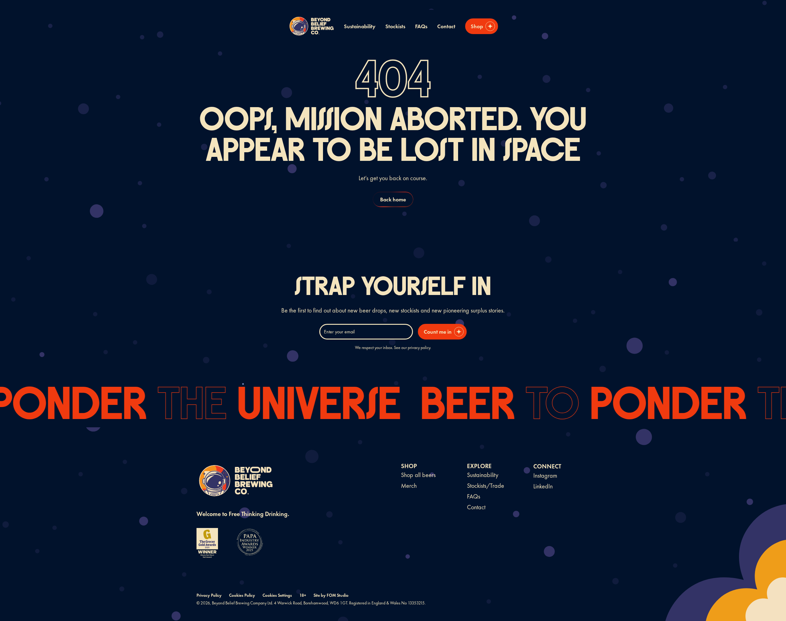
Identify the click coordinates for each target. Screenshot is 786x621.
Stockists (395, 26)
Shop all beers (418, 475)
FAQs (421, 26)
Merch (409, 486)
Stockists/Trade (485, 486)
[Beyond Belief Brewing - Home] (234, 482)
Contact (446, 26)
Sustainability (359, 26)
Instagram (545, 475)
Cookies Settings (277, 595)
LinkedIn (543, 486)
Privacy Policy (209, 595)
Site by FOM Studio (330, 595)
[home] (311, 26)
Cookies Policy (242, 595)
